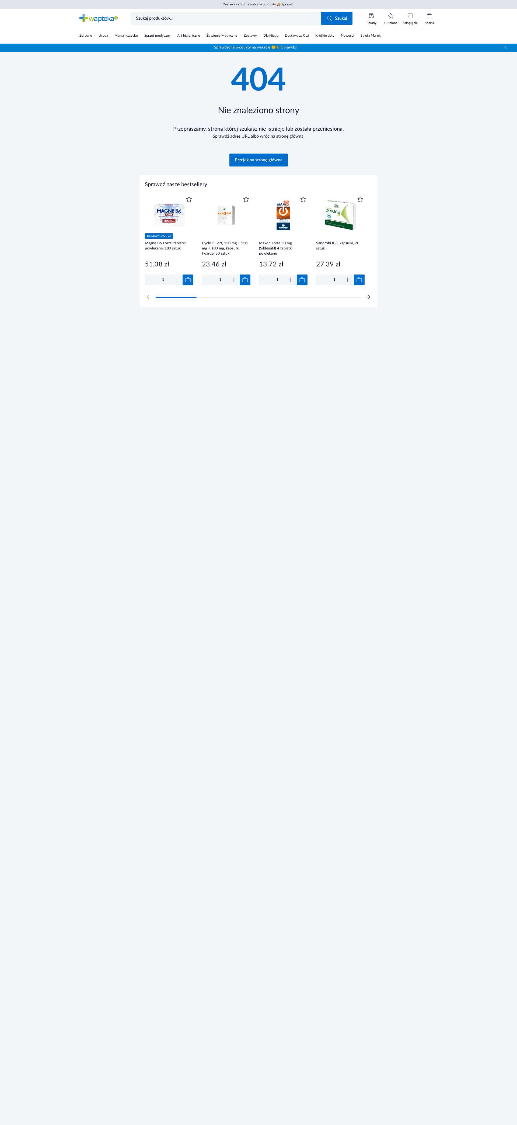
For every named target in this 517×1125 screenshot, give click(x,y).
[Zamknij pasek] (505, 47)
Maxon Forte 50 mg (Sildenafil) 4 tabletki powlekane (275, 248)
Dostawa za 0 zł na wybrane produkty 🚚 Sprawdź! (258, 4)
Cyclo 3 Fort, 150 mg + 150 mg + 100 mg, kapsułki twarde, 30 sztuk (224, 248)
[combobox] (226, 18)
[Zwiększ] (176, 280)
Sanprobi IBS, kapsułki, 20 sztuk (337, 245)
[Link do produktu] (169, 240)
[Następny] (368, 297)
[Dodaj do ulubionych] (189, 199)
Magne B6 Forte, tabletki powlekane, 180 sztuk (165, 245)
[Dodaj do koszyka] (188, 280)
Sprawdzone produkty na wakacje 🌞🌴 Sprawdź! (255, 47)
